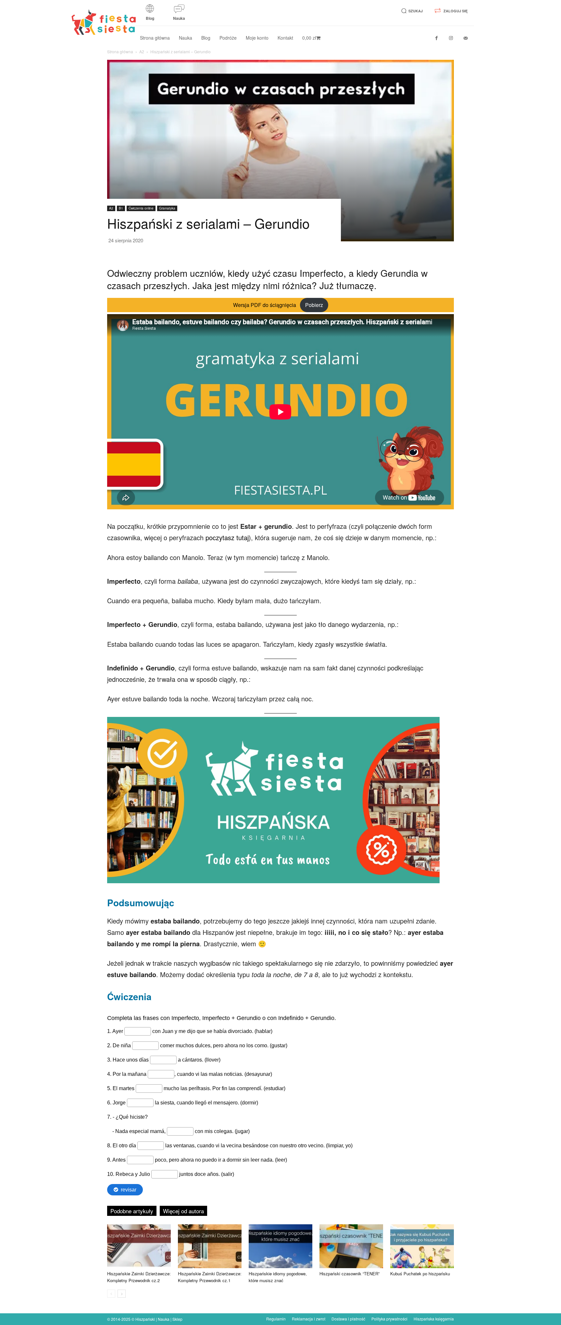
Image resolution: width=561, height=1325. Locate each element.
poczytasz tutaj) (228, 537)
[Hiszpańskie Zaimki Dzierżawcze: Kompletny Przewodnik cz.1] (210, 1246)
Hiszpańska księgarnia (434, 1318)
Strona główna (120, 51)
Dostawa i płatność (348, 1318)
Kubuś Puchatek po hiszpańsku (420, 1273)
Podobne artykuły (131, 1211)
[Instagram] (451, 38)
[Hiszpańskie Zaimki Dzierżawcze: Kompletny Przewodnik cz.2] (139, 1246)
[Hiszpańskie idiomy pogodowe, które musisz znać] (280, 1246)
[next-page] (122, 1294)
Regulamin (276, 1318)
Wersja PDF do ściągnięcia (264, 305)
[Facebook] (436, 38)
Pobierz (314, 305)
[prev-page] (111, 1294)
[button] (411, 11)
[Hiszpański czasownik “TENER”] (351, 1246)
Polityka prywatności (389, 1318)
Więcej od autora (183, 1211)
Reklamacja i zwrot (308, 1318)
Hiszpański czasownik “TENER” (349, 1273)
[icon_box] (150, 14)
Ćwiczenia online (141, 208)
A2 (141, 51)
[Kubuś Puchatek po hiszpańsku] (422, 1246)
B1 (121, 208)
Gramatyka (167, 208)
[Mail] (465, 38)
